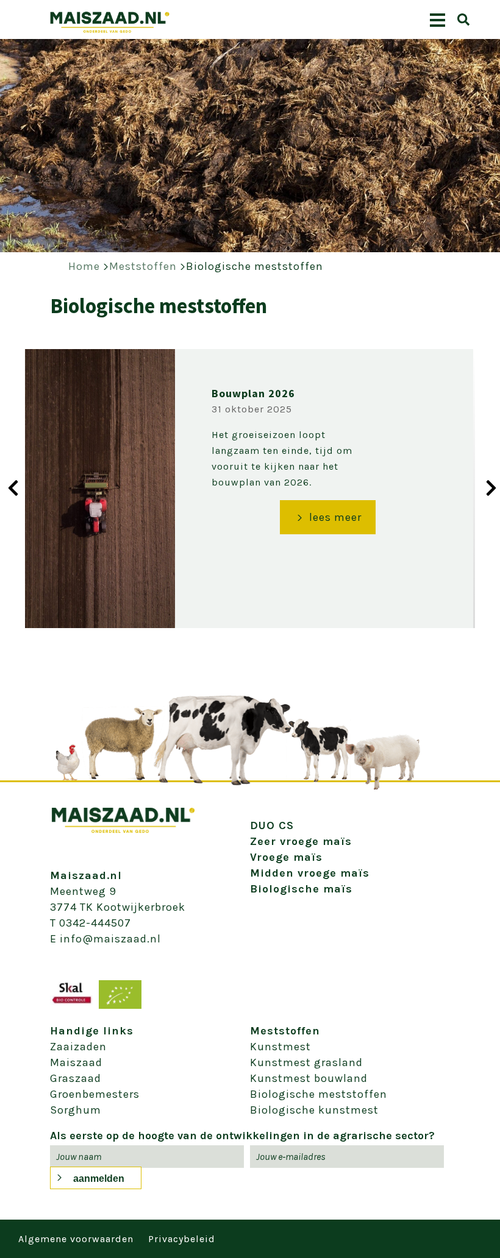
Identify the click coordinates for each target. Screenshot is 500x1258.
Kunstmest (280, 1046)
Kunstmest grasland (306, 1062)
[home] (110, 30)
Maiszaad (76, 1062)
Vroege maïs (286, 857)
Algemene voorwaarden (76, 1239)
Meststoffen (143, 266)
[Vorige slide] (9, 487)
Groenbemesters (95, 1094)
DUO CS (272, 825)
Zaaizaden (78, 1046)
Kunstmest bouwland (309, 1078)
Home (84, 266)
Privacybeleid (181, 1239)
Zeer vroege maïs (301, 841)
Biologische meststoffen (254, 266)
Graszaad (75, 1078)
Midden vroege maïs (310, 873)
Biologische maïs (301, 889)
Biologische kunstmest (314, 1110)
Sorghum (75, 1110)
